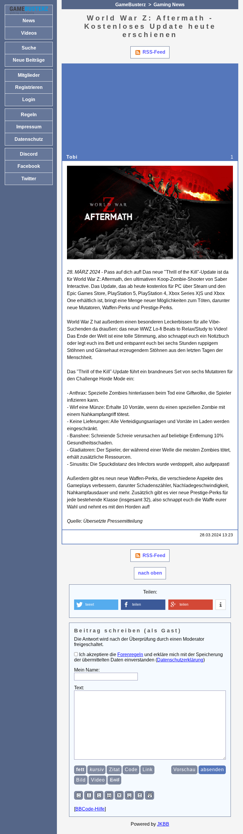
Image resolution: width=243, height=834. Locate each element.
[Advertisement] (150, 110)
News (29, 20)
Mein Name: (87, 669)
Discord (29, 154)
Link (148, 769)
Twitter (28, 178)
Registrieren (29, 87)
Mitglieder (29, 75)
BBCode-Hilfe (90, 808)
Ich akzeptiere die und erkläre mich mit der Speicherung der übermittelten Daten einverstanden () (148, 657)
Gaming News (169, 4)
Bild (81, 779)
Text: (79, 687)
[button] (96, 604)
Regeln (29, 114)
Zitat (114, 769)
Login (28, 99)
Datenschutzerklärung (180, 659)
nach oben (150, 572)
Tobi (71, 157)
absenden (212, 769)
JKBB (163, 824)
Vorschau (184, 769)
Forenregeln (130, 654)
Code (131, 769)
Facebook (28, 166)
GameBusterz (130, 4)
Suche (29, 47)
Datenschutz (29, 139)
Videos (29, 33)
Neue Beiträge (29, 60)
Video (98, 779)
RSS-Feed (154, 52)
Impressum (28, 126)
